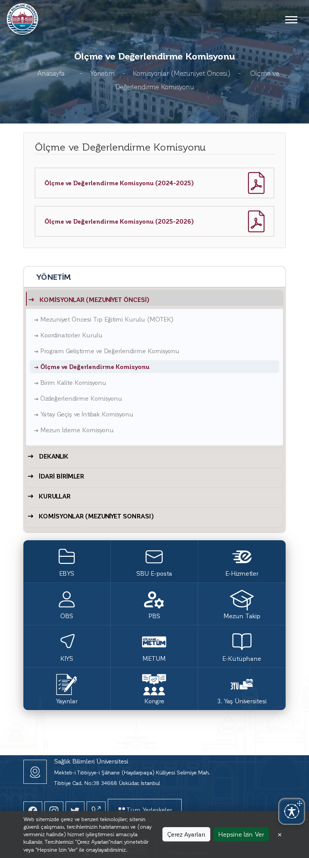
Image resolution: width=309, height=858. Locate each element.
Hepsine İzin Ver (241, 834)
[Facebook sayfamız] (32, 810)
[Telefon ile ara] (96, 810)
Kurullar (54, 496)
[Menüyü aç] (291, 19)
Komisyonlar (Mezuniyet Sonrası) (96, 516)
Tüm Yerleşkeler (149, 809)
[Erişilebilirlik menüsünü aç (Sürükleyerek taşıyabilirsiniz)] (291, 811)
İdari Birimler (61, 476)
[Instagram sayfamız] (53, 810)
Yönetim (102, 73)
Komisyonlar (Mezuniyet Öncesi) (182, 73)
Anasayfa (51, 73)
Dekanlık (53, 456)
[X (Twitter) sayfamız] (75, 810)
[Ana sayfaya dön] (22, 18)
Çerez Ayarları (186, 834)
